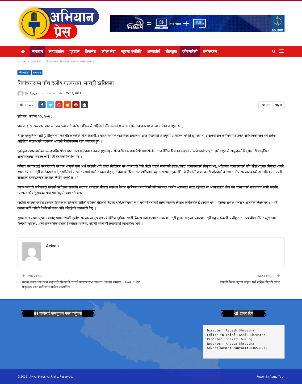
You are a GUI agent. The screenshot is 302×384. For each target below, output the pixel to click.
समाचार (37, 51)
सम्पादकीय (56, 51)
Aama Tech (277, 377)
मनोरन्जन (210, 51)
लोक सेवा (109, 51)
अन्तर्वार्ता (153, 51)
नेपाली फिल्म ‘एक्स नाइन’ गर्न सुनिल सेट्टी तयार (250, 282)
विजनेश (90, 51)
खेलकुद (171, 51)
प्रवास (75, 51)
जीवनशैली (189, 51)
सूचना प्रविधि (131, 51)
